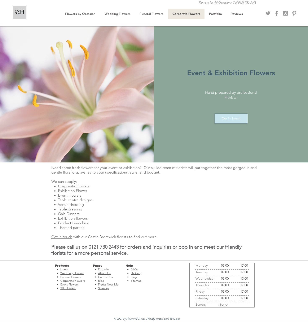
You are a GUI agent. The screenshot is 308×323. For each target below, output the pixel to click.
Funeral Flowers (70, 277)
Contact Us (105, 277)
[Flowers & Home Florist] (268, 13)
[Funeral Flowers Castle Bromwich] (294, 13)
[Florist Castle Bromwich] (276, 13)
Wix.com (175, 318)
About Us (104, 273)
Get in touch (61, 237)
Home (64, 269)
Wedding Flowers (72, 273)
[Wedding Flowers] (285, 13)
